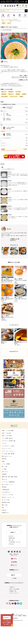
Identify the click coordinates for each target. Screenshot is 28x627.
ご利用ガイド (12, 587)
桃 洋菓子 (24, 94)
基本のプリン (4, 342)
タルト (9, 23)
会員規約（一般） (13, 591)
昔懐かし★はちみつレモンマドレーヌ (7, 299)
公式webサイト (13, 240)
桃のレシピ (4, 91)
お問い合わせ (11, 544)
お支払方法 (11, 536)
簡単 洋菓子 (11, 91)
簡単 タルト (11, 94)
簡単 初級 (18, 94)
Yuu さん (6, 61)
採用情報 (24, 615)
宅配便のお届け (12, 538)
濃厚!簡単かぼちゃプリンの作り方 (20, 342)
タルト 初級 (18, 91)
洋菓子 (3, 23)
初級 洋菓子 (4, 94)
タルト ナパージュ (13, 96)
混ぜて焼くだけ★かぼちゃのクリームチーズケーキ (7, 281)
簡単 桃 (21, 96)
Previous (1, 252)
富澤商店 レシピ (4, 20)
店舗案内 (20, 615)
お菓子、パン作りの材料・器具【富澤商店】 (9, 19)
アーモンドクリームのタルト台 (20, 281)
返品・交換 (11, 540)
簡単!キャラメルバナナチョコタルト (7, 317)
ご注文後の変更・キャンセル (14, 542)
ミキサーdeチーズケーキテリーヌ (20, 299)
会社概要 (14, 578)
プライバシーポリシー (14, 593)
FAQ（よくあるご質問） (15, 589)
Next (26, 252)
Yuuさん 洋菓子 (4, 96)
